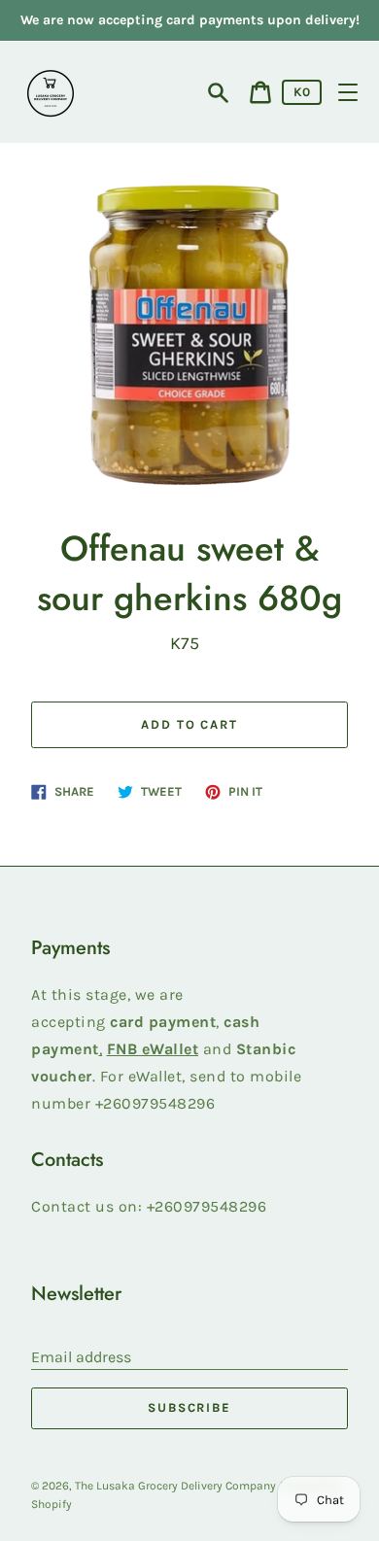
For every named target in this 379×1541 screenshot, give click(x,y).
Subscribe (190, 1407)
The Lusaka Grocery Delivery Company (175, 1485)
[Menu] (348, 92)
